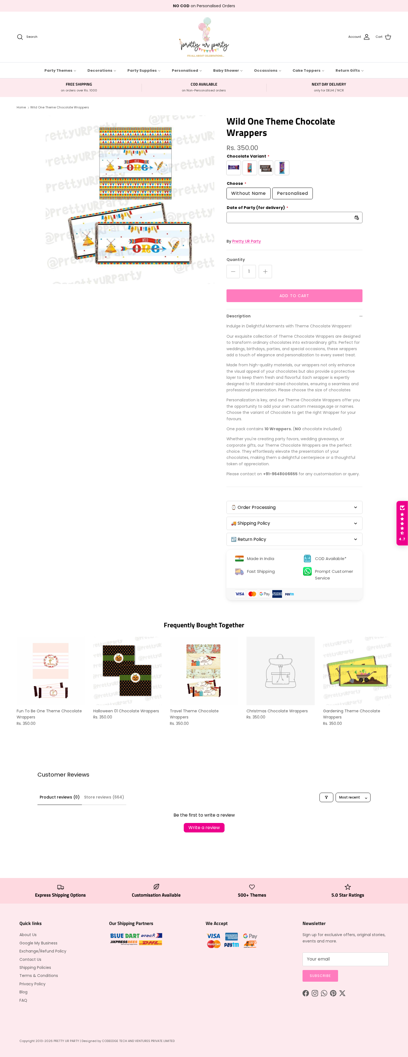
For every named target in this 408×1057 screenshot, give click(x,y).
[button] (402, 523)
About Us (28, 934)
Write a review (204, 827)
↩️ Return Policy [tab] (248, 539)
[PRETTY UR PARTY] (204, 37)
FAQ (23, 1000)
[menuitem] (60, 70)
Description (238, 316)
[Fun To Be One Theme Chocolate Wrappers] (51, 671)
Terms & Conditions (38, 975)
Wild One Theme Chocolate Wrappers (59, 107)
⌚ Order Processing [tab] (253, 507)
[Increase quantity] (265, 271)
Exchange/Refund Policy (42, 951)
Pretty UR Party (246, 241)
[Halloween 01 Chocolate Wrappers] (127, 671)
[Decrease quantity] (233, 271)
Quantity (235, 259)
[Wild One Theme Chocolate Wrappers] (130, 199)
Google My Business (38, 943)
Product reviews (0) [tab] (60, 797)
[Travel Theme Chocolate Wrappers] (204, 671)
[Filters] (326, 797)
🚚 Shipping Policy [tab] (250, 523)
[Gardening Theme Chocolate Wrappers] (357, 671)
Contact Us (30, 959)
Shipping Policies (35, 967)
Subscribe (320, 975)
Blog (23, 992)
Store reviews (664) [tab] (104, 797)
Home (21, 107)
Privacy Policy (32, 984)
